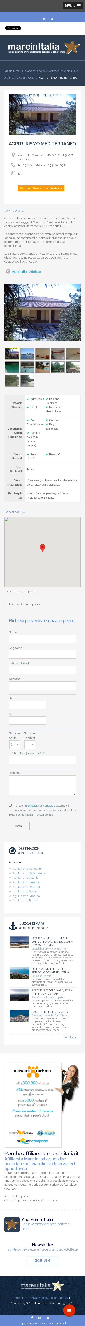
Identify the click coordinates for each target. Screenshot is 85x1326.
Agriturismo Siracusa (19, 77)
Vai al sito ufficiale (26, 272)
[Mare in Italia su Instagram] (44, 19)
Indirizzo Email (19, 663)
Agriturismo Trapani (25, 900)
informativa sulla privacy (39, 805)
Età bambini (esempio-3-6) (27, 753)
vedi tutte (69, 1037)
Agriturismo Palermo (26, 886)
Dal (11, 698)
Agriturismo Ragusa (26, 891)
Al (10, 713)
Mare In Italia (13, 71)
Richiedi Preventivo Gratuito (41, 188)
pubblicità (20, 1297)
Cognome (15, 648)
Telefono (14, 679)
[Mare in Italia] (42, 53)
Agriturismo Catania (25, 877)
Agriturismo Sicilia (61, 71)
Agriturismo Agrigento (27, 868)
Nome (13, 632)
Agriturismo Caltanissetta (29, 873)
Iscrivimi (42, 1260)
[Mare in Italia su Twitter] (51, 19)
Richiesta (15, 772)
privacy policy (39, 1297)
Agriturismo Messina (26, 882)
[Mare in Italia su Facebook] (37, 19)
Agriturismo (36, 71)
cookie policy (59, 1297)
